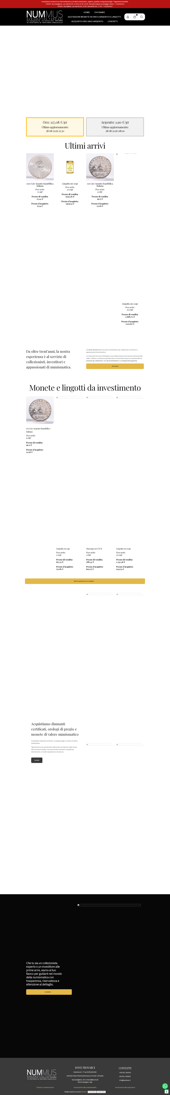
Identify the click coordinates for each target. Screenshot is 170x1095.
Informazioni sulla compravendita (85, 1087)
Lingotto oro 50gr (70, 183)
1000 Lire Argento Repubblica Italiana (39, 184)
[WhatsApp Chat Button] (165, 1086)
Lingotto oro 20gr (130, 303)
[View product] (51, 160)
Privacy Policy (92, 1092)
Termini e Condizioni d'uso (45, 1087)
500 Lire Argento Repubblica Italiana (100, 184)
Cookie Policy (101, 1092)
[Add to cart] (51, 156)
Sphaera (84, 1092)
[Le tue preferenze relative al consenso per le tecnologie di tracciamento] (166, 1091)
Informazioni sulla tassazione (125, 1087)
